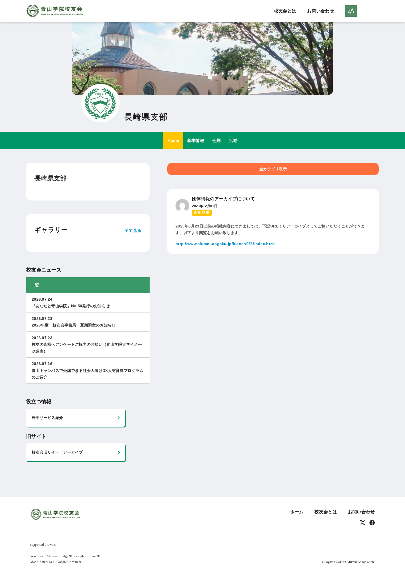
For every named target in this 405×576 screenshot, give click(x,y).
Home (173, 140)
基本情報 (195, 140)
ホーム (297, 511)
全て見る (133, 230)
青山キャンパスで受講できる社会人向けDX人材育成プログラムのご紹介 (87, 370)
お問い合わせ (320, 11)
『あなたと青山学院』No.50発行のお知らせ (71, 302)
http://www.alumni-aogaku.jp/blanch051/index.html (225, 244)
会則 (216, 140)
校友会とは (285, 11)
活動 (233, 140)
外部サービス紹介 (47, 417)
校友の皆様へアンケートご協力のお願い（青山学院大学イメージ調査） (87, 344)
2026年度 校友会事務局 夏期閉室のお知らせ (73, 322)
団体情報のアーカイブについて (223, 198)
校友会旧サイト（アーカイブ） (59, 452)
